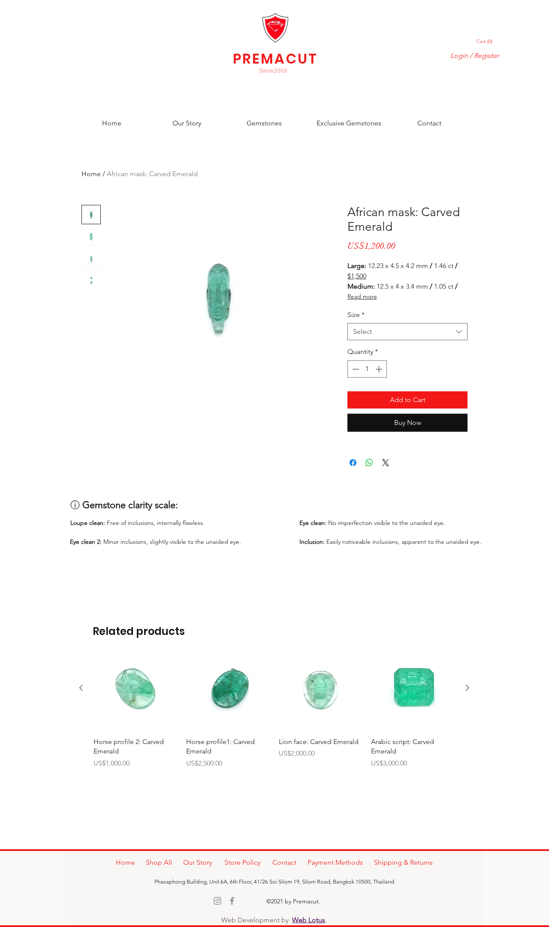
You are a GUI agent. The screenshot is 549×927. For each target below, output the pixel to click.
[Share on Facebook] (353, 462)
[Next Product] (467, 688)
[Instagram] (217, 901)
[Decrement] (355, 369)
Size (356, 315)
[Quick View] (136, 688)
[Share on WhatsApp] (369, 462)
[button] (485, 41)
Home (91, 174)
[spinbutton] (367, 369)
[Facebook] (232, 901)
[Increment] (380, 369)
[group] (274, 707)
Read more (362, 296)
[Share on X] (385, 462)
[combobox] (407, 331)
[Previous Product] (81, 688)
